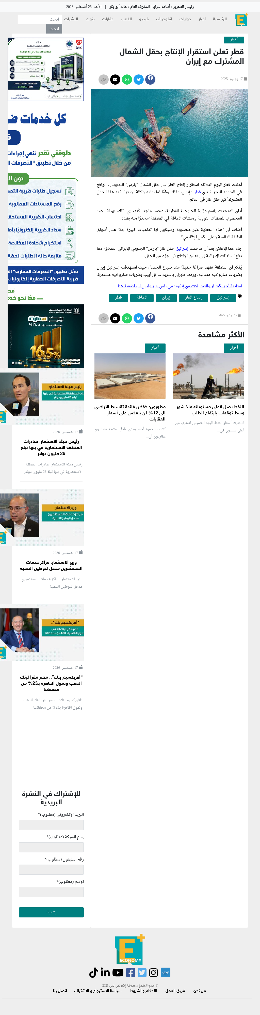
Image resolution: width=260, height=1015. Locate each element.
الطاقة (142, 297)
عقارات (107, 19)
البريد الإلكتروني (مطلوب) (61, 815)
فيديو (144, 19)
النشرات (71, 19)
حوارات (185, 19)
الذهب (126, 19)
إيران (166, 297)
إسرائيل (182, 249)
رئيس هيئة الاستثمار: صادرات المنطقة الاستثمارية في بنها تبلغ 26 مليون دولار (51, 448)
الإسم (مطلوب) (70, 882)
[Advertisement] (152, 503)
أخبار (202, 19)
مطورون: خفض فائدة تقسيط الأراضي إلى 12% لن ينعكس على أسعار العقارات (130, 413)
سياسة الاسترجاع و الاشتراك (98, 991)
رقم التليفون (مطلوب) (64, 859)
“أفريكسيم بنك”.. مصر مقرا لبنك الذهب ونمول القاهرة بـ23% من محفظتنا (51, 684)
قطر (197, 192)
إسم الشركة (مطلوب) (65, 837)
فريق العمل (175, 991)
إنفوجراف (164, 19)
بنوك (90, 19)
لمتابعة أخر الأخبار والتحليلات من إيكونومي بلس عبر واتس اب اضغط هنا (180, 286)
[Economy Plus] (241, 19)
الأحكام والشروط (143, 991)
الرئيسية (220, 19)
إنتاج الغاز (193, 297)
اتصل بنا (60, 991)
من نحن (199, 991)
